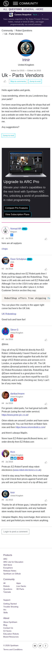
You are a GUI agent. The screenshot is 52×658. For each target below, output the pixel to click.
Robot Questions (24, 30)
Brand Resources (11, 637)
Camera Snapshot (23, 15)
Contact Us (8, 628)
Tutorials (7, 592)
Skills (5, 612)
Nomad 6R (16, 228)
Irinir (12, 492)
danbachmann (17, 393)
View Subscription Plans (17, 214)
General (28, 9)
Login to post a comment (15, 531)
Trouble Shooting (10, 607)
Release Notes (9, 571)
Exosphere (8, 568)
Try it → (36, 15)
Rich (12, 452)
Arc (4, 609)
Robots (6, 586)
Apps (18, 583)
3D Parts (20, 589)
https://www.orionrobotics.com (30, 427)
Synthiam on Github (12, 574)
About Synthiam (10, 622)
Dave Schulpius (18, 259)
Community (7, 30)
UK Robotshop (9, 314)
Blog (5, 625)
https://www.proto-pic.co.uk (15, 415)
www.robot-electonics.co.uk (27, 470)
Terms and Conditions (12, 649)
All (5, 9)
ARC (5, 559)
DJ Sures (7, 631)
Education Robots (11, 634)
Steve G (14, 330)
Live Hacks (21, 586)
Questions (15, 9)
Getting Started (10, 604)
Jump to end (35, 81)
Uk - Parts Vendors (13, 34)
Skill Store (7, 565)
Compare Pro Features (16, 208)
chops (5, 249)
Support (6, 600)
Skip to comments (18, 81)
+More (39, 9)
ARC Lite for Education (13, 562)
